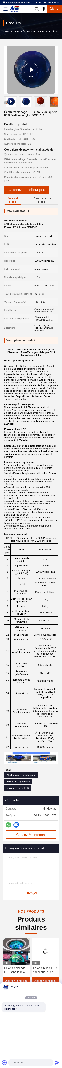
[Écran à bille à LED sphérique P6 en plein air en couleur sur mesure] (45, 951)
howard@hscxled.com (18, 2)
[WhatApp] (8, 824)
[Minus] (57, 987)
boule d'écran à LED (18, 788)
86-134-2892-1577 (48, 2)
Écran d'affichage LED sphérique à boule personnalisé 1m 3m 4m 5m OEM (16, 970)
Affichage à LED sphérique (21, 775)
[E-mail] (16, 825)
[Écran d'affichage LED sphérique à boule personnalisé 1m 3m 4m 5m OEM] (16, 951)
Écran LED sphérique (37, 31)
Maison (6, 31)
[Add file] (4, 1062)
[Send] (57, 1062)
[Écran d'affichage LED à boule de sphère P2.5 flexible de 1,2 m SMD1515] (31, 70)
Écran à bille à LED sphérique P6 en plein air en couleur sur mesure (45, 970)
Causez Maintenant (31, 835)
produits (18, 31)
